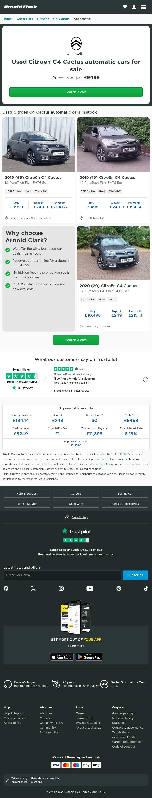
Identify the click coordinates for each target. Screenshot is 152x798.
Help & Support (27, 493)
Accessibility (12, 722)
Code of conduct (123, 746)
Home (7, 19)
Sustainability (49, 732)
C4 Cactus (61, 19)
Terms (80, 713)
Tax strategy (120, 732)
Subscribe (135, 575)
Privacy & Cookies (88, 722)
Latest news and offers (22, 567)
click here (108, 464)
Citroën (43, 19)
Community (48, 727)
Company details (123, 737)
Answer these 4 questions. (26, 781)
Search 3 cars (76, 92)
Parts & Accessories (125, 503)
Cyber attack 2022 (88, 727)
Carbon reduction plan (127, 741)
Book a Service (27, 503)
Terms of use (84, 718)
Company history (51, 722)
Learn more (76, 645)
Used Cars (25, 19)
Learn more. (105, 554)
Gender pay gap (123, 713)
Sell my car (125, 493)
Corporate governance (127, 727)
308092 (124, 454)
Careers (76, 493)
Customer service (16, 718)
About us (46, 713)
